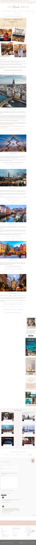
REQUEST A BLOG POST (5, 536)
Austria (6, 63)
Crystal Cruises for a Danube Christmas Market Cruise (12, 66)
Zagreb (18, 156)
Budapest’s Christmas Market (15, 295)
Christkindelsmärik (18, 226)
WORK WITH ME (4, 534)
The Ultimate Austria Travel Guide (13, 200)
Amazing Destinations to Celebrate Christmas (28, 434)
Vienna (14, 190)
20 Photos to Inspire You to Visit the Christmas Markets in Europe (7, 421)
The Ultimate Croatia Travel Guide (15, 164)
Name (2, 465)
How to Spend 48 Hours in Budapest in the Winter (15, 302)
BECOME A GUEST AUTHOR (5, 535)
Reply (9, 502)
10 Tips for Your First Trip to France (14, 236)
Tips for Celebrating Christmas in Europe (28, 421)
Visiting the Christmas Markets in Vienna (15, 198)
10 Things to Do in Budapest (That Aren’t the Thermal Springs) (13, 304)
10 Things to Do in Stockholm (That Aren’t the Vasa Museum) (13, 269)
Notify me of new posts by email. (5, 493)
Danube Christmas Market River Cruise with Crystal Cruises (13, 130)
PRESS (2, 532)
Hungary (8, 63)
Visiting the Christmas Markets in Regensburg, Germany (15, 128)
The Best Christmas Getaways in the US (7, 445)
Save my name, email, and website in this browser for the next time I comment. (9, 473)
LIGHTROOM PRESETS (4, 531)
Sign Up (31, 349)
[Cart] (20, 13)
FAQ (1, 537)
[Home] (2, 11)
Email (10, 465)
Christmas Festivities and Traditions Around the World (28, 446)
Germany (4, 63)
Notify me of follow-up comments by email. (7, 490)
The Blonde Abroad (18, 6)
